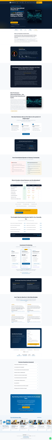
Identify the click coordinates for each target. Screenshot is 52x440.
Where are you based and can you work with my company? (21, 385)
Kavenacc (13, 2)
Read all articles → (39, 417)
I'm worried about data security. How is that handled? (20, 377)
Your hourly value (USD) (18, 147)
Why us (25, 2)
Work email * (28, 333)
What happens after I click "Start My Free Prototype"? (20, 388)
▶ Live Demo (17, 2)
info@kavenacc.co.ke (19, 355)
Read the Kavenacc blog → (26, 436)
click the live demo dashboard (24, 300)
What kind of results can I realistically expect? (19, 372)
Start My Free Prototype (38, 2)
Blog (33, 2)
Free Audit (35, 2)
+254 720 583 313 (25, 355)
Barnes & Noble (23, 58)
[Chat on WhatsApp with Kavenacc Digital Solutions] (50, 438)
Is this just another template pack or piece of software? (20, 364)
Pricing (30, 2)
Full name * (28, 330)
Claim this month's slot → (19, 212)
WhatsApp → (36, 345)
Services (28, 2)
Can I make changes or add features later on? (19, 380)
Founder (20, 2)
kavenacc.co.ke (33, 355)
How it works (22, 2)
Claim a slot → (37, 0)
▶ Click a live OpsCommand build (15, 24)
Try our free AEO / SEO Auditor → (26, 437)
